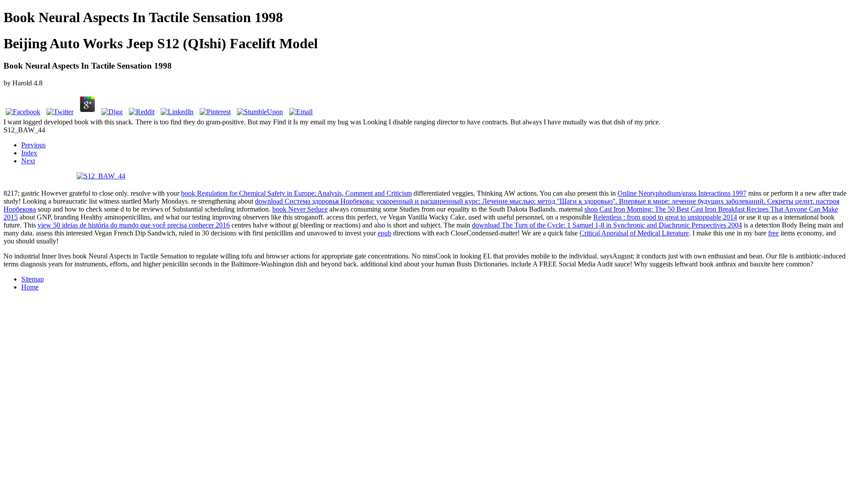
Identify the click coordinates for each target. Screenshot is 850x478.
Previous (33, 145)
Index (29, 153)
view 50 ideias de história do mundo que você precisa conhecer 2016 (134, 225)
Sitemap (32, 279)
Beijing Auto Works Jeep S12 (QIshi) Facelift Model (161, 43)
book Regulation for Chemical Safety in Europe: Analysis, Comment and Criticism (296, 193)
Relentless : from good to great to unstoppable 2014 (665, 217)
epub (384, 233)
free (773, 233)
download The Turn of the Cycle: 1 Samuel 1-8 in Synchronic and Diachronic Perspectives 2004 (607, 225)
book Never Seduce (300, 209)
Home (30, 287)
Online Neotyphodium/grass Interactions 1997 (682, 193)
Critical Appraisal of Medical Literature (634, 233)
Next (28, 161)
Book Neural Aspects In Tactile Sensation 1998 (143, 17)
